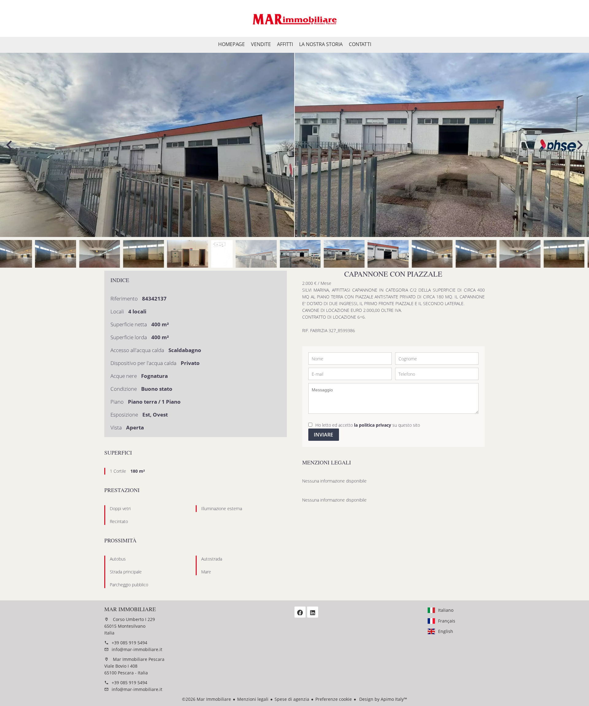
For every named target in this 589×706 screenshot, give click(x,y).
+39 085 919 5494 (129, 643)
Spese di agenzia (292, 699)
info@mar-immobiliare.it (137, 649)
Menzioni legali (252, 699)
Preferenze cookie (333, 699)
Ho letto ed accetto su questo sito (367, 425)
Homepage (294, 18)
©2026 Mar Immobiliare (206, 699)
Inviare (323, 434)
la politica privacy (372, 425)
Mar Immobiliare (130, 609)
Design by (382, 699)
